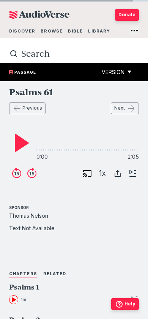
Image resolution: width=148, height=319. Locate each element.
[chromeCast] (87, 173)
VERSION (116, 72)
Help (129, 304)
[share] (118, 173)
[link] (63, 293)
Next (119, 108)
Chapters (23, 273)
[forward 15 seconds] (31, 173)
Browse (52, 31)
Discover (22, 31)
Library (99, 31)
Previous (32, 108)
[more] (134, 30)
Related (54, 273)
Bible (75, 31)
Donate (126, 14)
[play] (19, 142)
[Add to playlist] (133, 173)
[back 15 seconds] (16, 173)
